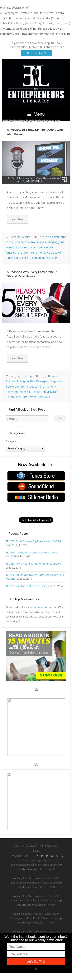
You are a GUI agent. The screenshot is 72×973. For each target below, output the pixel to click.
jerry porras (22, 242)
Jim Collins (37, 242)
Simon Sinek (13, 397)
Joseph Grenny (39, 386)
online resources (38, 607)
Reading (27, 376)
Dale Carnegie (38, 381)
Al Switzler (53, 376)
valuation (52, 258)
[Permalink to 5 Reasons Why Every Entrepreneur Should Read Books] (36, 303)
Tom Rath (44, 397)
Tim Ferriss (29, 397)
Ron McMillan (49, 392)
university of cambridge (30, 258)
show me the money (33, 252)
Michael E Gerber (29, 392)
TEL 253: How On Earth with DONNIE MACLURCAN (33, 563)
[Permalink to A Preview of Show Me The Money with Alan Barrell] (36, 162)
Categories (12, 441)
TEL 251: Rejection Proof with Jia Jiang (26, 586)
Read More (17, 219)
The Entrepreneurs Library (36, 83)
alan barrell (52, 237)
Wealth (26, 237)
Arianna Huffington (17, 381)
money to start (27, 247)
